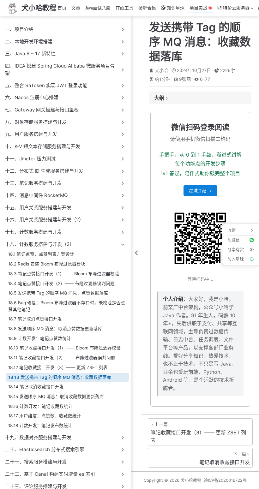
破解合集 (147, 8)
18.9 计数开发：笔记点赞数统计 (39, 338)
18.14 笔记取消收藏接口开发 (36, 386)
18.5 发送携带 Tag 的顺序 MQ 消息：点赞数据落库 (58, 292)
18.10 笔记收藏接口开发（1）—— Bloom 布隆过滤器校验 (64, 347)
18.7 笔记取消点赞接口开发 (35, 318)
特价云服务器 (233, 9)
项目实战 (198, 8)
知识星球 (175, 8)
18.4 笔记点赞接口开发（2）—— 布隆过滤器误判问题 (61, 283)
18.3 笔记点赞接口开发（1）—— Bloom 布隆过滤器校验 (63, 273)
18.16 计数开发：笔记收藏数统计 (40, 406)
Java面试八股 (98, 8)
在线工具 (124, 8)
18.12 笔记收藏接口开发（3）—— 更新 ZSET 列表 (58, 367)
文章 (75, 8)
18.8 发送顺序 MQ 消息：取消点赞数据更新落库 (55, 328)
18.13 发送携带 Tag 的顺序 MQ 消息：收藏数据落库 (59, 377)
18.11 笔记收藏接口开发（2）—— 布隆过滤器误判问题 (61, 357)
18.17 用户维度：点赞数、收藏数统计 (44, 415)
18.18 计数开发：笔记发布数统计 (40, 425)
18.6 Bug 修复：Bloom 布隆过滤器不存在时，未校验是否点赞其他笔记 (66, 306)
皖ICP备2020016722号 (225, 480)
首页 (61, 8)
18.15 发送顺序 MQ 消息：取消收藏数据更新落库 (56, 396)
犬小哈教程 (191, 480)
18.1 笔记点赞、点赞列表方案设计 (41, 254)
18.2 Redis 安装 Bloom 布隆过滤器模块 (46, 263)
